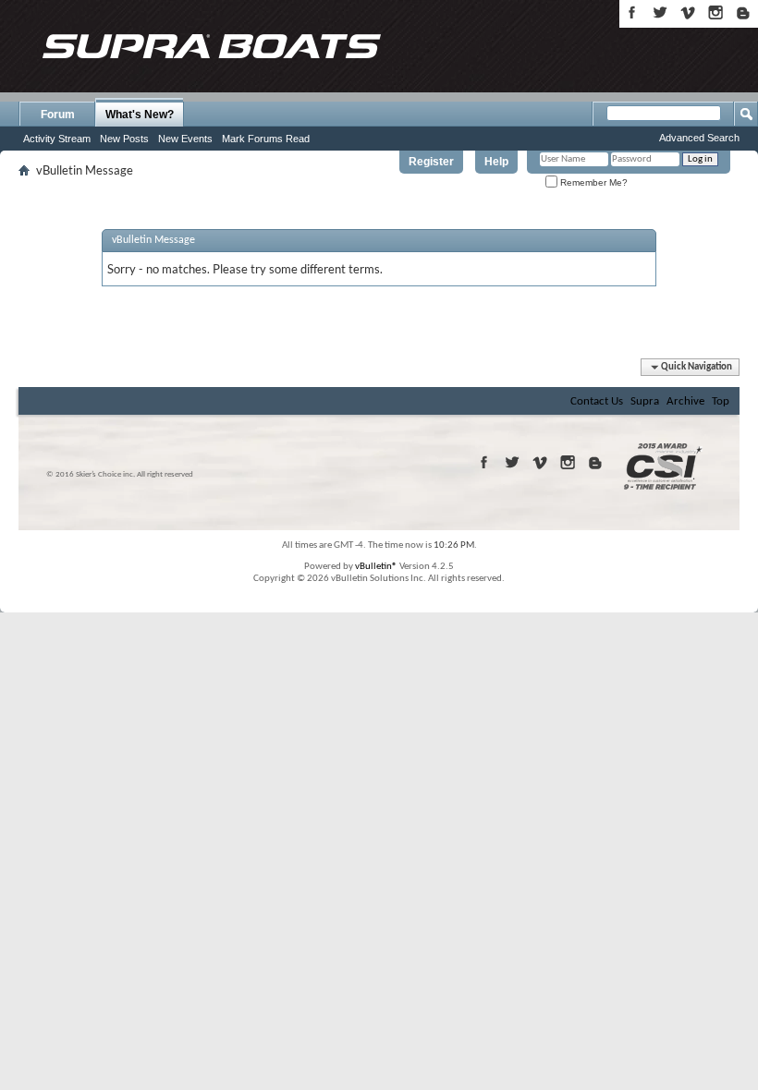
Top (720, 401)
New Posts (124, 138)
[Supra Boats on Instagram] (715, 12)
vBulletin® (376, 567)
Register (431, 161)
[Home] (211, 46)
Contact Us (596, 401)
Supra (644, 401)
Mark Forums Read (266, 138)
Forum (58, 114)
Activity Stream (57, 138)
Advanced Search (699, 137)
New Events (185, 138)
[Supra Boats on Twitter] (660, 12)
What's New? (139, 114)
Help (496, 161)
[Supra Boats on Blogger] (743, 12)
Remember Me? (592, 182)
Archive (685, 401)
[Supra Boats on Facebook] (632, 12)
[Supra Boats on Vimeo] (688, 12)
